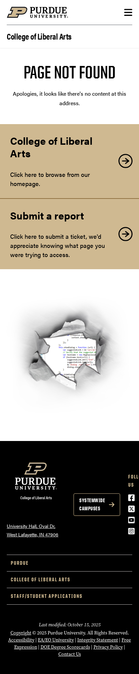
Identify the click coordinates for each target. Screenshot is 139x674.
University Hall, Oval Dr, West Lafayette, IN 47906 (32, 530)
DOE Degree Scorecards (65, 647)
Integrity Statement (97, 640)
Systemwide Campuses (92, 504)
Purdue (20, 563)
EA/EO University (56, 640)
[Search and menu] (128, 12)
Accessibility (21, 640)
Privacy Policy (108, 647)
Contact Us (69, 654)
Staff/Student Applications (47, 596)
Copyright (20, 633)
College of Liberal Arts (39, 35)
